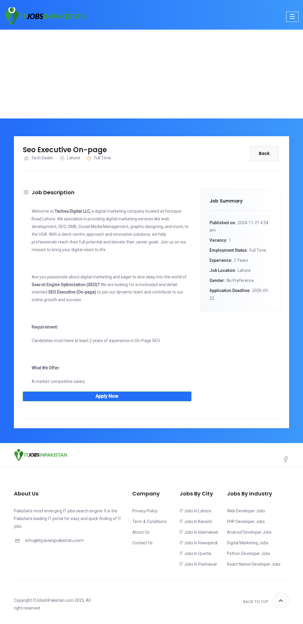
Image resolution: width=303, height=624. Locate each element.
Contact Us (142, 542)
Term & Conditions (149, 521)
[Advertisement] (151, 74)
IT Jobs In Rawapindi (199, 542)
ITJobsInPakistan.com (53, 600)
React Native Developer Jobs (254, 564)
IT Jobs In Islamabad (199, 532)
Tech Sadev (42, 157)
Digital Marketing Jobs (247, 542)
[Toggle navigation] (292, 17)
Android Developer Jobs (249, 532)
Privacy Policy (145, 510)
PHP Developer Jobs (246, 521)
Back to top (255, 601)
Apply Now (107, 396)
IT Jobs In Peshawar (198, 564)
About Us (140, 532)
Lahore (73, 157)
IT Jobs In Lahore (195, 510)
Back (264, 153)
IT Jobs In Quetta (195, 553)
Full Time (102, 157)
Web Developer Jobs (246, 510)
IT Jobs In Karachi (196, 521)
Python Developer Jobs (248, 553)
